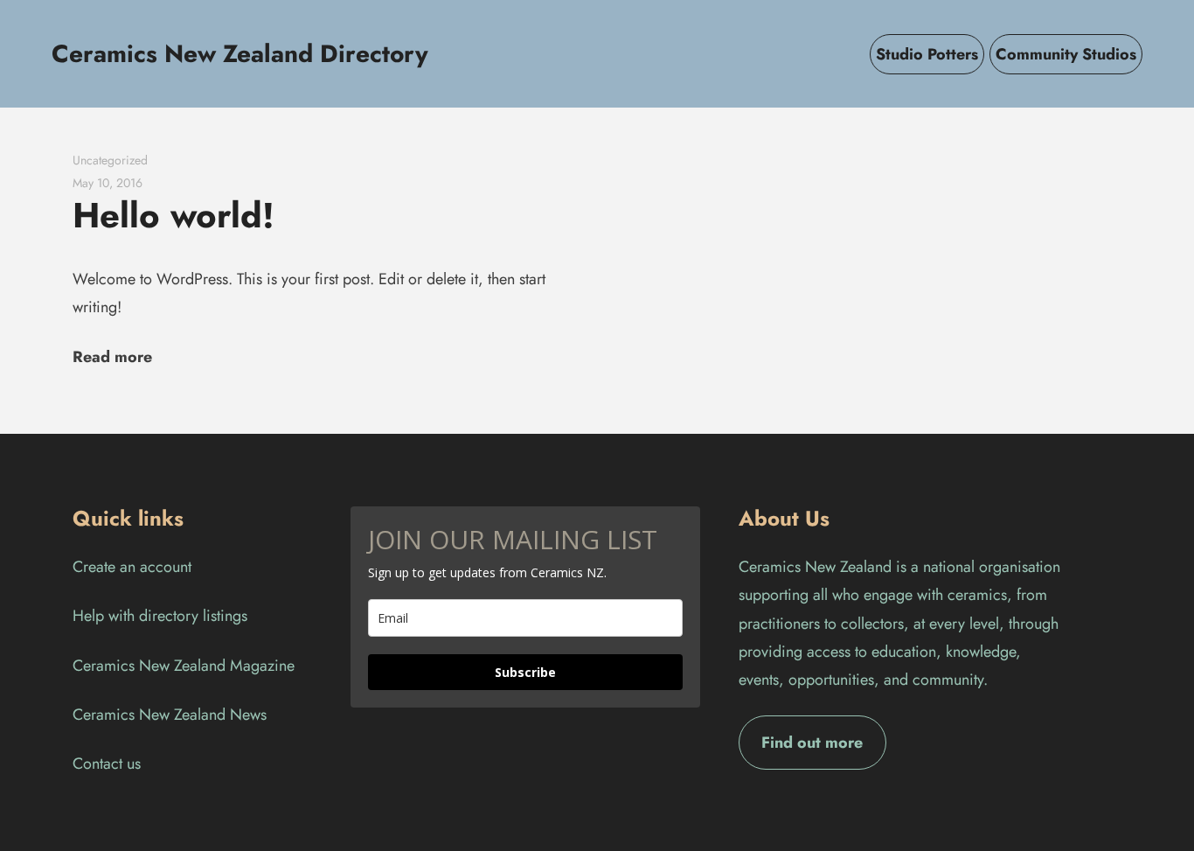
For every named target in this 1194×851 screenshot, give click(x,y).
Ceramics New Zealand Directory (240, 54)
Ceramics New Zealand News (170, 714)
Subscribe (525, 672)
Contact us (107, 763)
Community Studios (1066, 54)
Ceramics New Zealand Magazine (184, 665)
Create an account (132, 566)
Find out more (812, 742)
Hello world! (173, 215)
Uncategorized (110, 160)
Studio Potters (927, 54)
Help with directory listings (160, 615)
